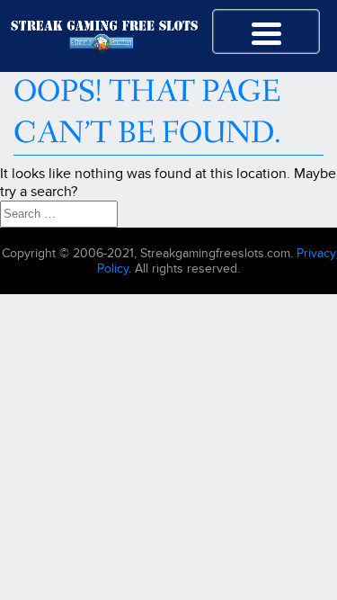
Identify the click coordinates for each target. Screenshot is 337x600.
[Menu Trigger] (266, 31)
